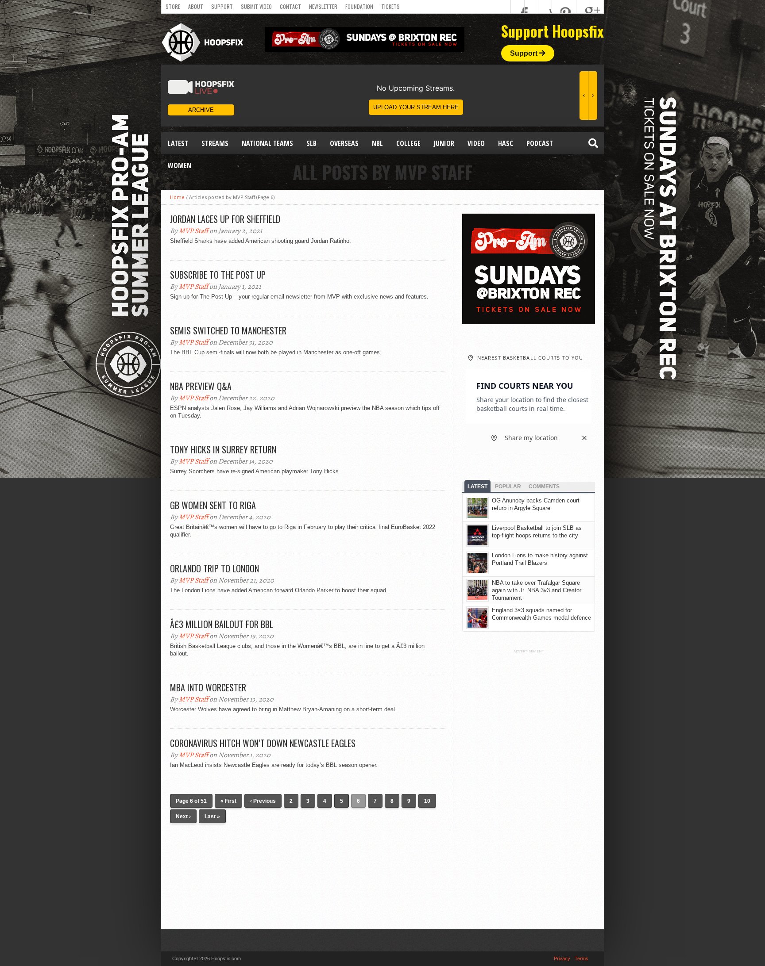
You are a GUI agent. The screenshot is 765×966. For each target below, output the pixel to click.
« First (228, 801)
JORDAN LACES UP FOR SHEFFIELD (225, 219)
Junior (444, 143)
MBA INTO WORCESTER (208, 687)
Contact (290, 6)
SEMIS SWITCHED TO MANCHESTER (228, 330)
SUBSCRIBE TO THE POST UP (218, 274)
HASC (505, 143)
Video (476, 143)
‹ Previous (263, 801)
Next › (183, 816)
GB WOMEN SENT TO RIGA (213, 505)
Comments (544, 486)
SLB (311, 143)
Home (177, 197)
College (408, 143)
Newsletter (323, 6)
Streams (214, 143)
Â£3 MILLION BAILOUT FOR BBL (221, 624)
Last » (212, 816)
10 (427, 801)
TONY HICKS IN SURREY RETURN (223, 449)
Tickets (390, 6)
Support (222, 6)
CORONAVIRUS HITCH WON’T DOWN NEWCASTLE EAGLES (262, 743)
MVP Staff (193, 231)
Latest (178, 143)
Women (179, 165)
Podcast (539, 143)
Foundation (359, 6)
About (195, 6)
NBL (377, 143)
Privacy (562, 958)
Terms (581, 958)
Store (173, 6)
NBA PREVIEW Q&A (201, 386)
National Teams (267, 143)
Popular (508, 486)
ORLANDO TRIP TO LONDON (214, 568)
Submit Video (256, 6)
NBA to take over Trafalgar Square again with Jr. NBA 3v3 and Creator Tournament (536, 590)
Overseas (344, 143)
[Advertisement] (528, 786)
